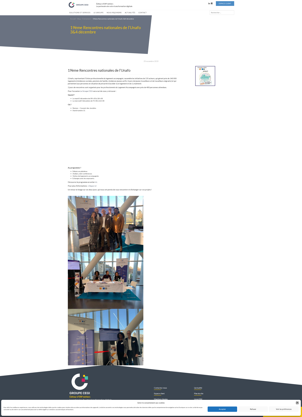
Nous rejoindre (114, 12)
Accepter (222, 409)
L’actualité (198, 388)
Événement (86, 19)
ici (96, 182)
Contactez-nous (160, 388)
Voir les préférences (284, 409)
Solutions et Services (79, 12)
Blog (79, 19)
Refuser (253, 409)
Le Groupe (98, 12)
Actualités (130, 12)
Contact (142, 12)
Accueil (73, 19)
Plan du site (198, 393)
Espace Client (225, 3)
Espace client (159, 393)
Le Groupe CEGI (86, 91)
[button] (297, 403)
